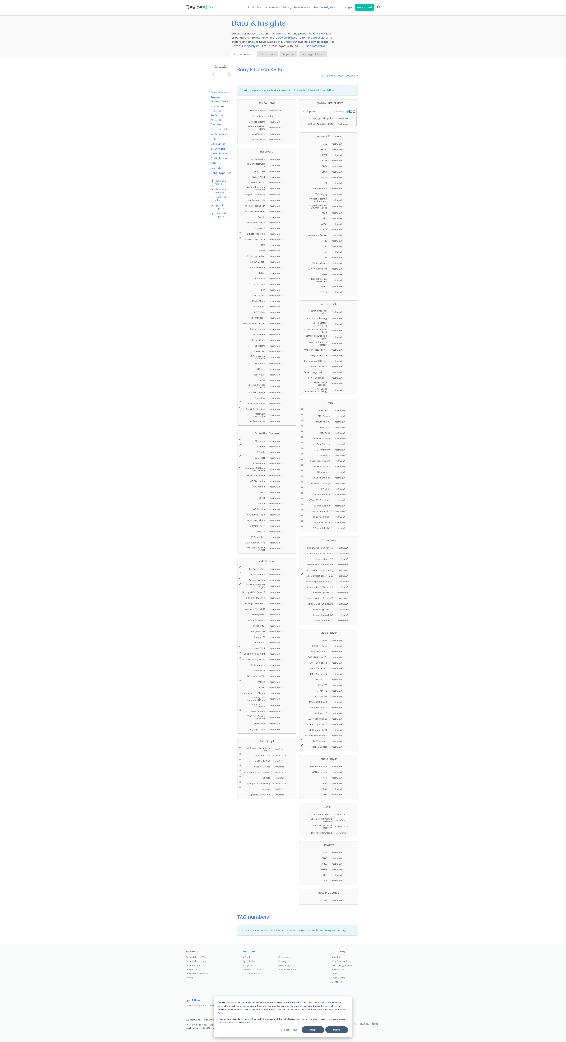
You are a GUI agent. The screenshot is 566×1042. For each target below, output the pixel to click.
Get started (364, 7)
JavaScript (218, 144)
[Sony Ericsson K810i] (213, 74)
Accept (313, 1029)
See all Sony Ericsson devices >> (339, 75)
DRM (214, 163)
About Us (336, 957)
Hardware (217, 106)
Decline (336, 1029)
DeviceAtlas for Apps (197, 961)
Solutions (271, 7)
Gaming (282, 961)
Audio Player (219, 158)
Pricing (287, 7)
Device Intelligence (196, 1005)
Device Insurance (287, 969)
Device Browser (288, 37)
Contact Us (338, 981)
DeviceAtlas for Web (196, 957)
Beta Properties (221, 173)
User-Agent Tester (313, 54)
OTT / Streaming (251, 973)
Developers (301, 7)
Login (348, 7)
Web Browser (220, 134)
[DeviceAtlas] (200, 9)
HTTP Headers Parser (313, 46)
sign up (256, 90)
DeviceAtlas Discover (197, 973)
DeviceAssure (193, 965)
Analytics (247, 965)
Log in (245, 90)
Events (335, 973)
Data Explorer (320, 37)
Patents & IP (338, 969)
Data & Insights (324, 7)
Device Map (192, 969)
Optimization (249, 961)
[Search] (378, 9)
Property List (252, 46)
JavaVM (216, 168)
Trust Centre (338, 977)
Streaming (218, 148)
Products (254, 7)
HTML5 (215, 139)
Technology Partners (343, 965)
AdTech (246, 957)
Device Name (219, 92)
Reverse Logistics (286, 965)
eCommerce (284, 957)
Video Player (219, 153)
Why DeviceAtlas (340, 961)
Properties (289, 54)
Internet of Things (251, 969)
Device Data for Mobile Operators (320, 930)
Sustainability (220, 129)
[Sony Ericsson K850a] (229, 74)
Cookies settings (289, 1029)
